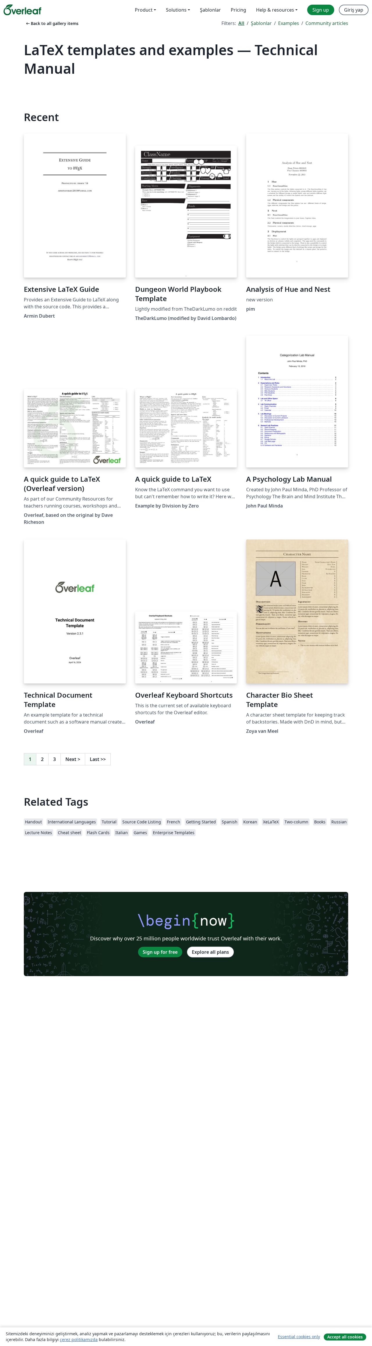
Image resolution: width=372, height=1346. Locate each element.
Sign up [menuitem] (320, 10)
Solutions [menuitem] (176, 10)
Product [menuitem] (144, 10)
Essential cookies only (299, 1336)
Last (98, 759)
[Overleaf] (22, 10)
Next (72, 759)
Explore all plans (210, 952)
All (241, 23)
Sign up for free (160, 952)
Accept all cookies (345, 1337)
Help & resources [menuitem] (275, 10)
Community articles (326, 23)
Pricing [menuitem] (238, 10)
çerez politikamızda (79, 1339)
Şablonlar (261, 23)
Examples (288, 23)
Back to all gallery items (51, 23)
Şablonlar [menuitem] (210, 10)
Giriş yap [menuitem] (353, 10)
